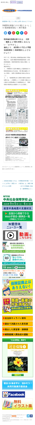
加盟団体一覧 (6, 21)
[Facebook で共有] (9, 33)
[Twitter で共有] (5, 33)
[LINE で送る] (17, 33)
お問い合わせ (22, 21)
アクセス (29, 21)
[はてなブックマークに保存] (21, 33)
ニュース (11, 166)
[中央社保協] (17, 14)
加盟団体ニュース (19, 166)
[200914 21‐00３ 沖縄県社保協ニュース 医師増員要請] (17, 124)
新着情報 (27, 166)
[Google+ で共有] (13, 33)
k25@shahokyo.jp (6, 418)
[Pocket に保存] (25, 33)
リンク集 (14, 21)
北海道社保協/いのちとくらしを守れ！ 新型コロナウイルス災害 (9, 183)
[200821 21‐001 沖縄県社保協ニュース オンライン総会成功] (17, 162)
